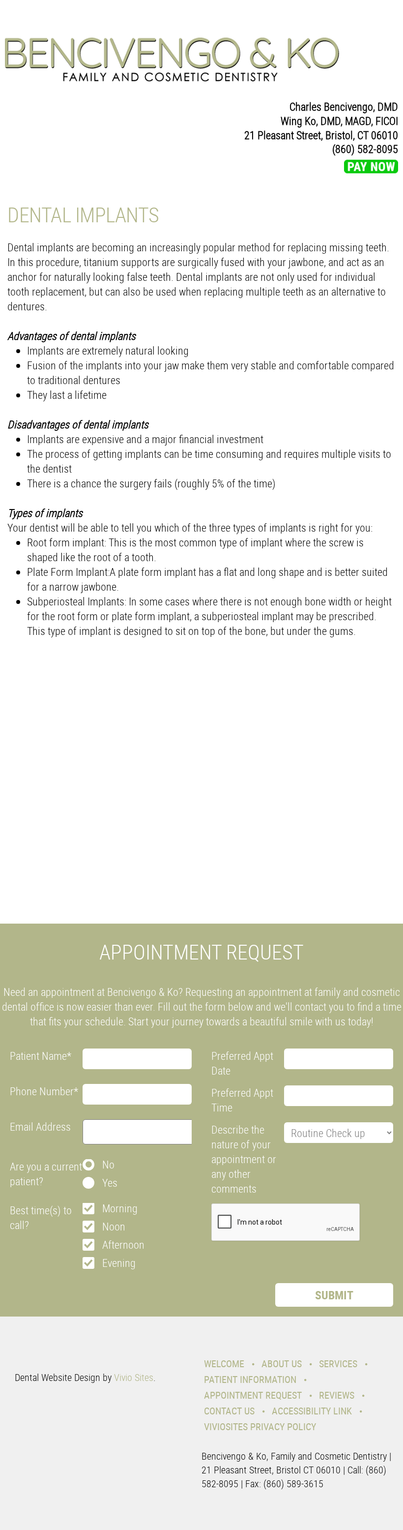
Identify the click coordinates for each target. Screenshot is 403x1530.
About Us (281, 1363)
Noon (113, 1226)
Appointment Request (253, 1395)
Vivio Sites (133, 1377)
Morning (120, 1208)
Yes (109, 1182)
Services (338, 1363)
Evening (119, 1263)
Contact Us (229, 1410)
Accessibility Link (312, 1410)
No (108, 1164)
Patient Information (250, 1379)
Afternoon (123, 1244)
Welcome (224, 1363)
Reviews (336, 1395)
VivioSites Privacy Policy (260, 1426)
